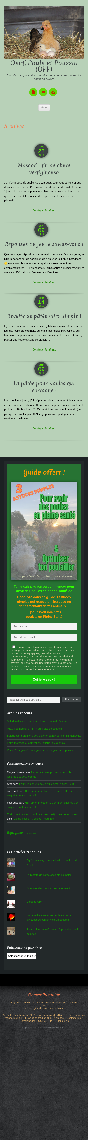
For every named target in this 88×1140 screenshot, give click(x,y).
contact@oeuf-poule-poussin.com (44, 1008)
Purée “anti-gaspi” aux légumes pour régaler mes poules (40, 750)
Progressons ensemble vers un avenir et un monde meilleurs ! (44, 1002)
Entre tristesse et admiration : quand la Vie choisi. (36, 742)
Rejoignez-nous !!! (21, 832)
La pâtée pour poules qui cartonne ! (44, 387)
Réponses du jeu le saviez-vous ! (44, 244)
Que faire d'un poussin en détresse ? (48, 888)
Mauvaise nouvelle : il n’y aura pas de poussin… (35, 728)
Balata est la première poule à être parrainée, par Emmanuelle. (44, 735)
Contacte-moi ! (75, 1018)
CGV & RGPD (46, 1020)
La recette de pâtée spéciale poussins (49, 874)
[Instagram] (54, 89)
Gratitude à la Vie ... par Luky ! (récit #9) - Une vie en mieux (42, 814)
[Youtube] (44, 89)
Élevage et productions (38, 1018)
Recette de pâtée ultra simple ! (44, 316)
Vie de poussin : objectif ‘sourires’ (34, 818)
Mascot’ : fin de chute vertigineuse (44, 169)
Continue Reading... (44, 210)
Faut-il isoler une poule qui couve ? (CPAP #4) (46, 783)
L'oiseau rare (34, 901)
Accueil (7, 1015)
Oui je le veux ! (44, 679)
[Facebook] (34, 89)
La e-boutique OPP (24, 1015)
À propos (59, 1018)
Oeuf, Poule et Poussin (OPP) (44, 66)
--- (44, 1005)
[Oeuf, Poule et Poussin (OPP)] (44, 32)
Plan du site (63, 1020)
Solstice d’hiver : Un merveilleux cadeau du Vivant (37, 721)
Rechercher (71, 699)
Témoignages (27, 1020)
